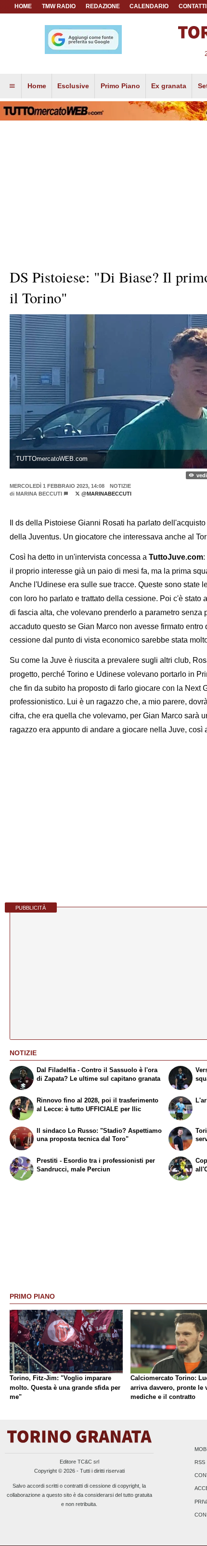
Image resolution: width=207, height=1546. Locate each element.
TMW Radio (59, 6)
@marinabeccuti (105, 494)
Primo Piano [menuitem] (120, 86)
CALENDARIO (148, 6)
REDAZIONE (103, 6)
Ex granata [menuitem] (168, 86)
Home (23, 6)
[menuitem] (12, 86)
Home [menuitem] (36, 86)
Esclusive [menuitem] (73, 86)
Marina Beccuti (39, 494)
